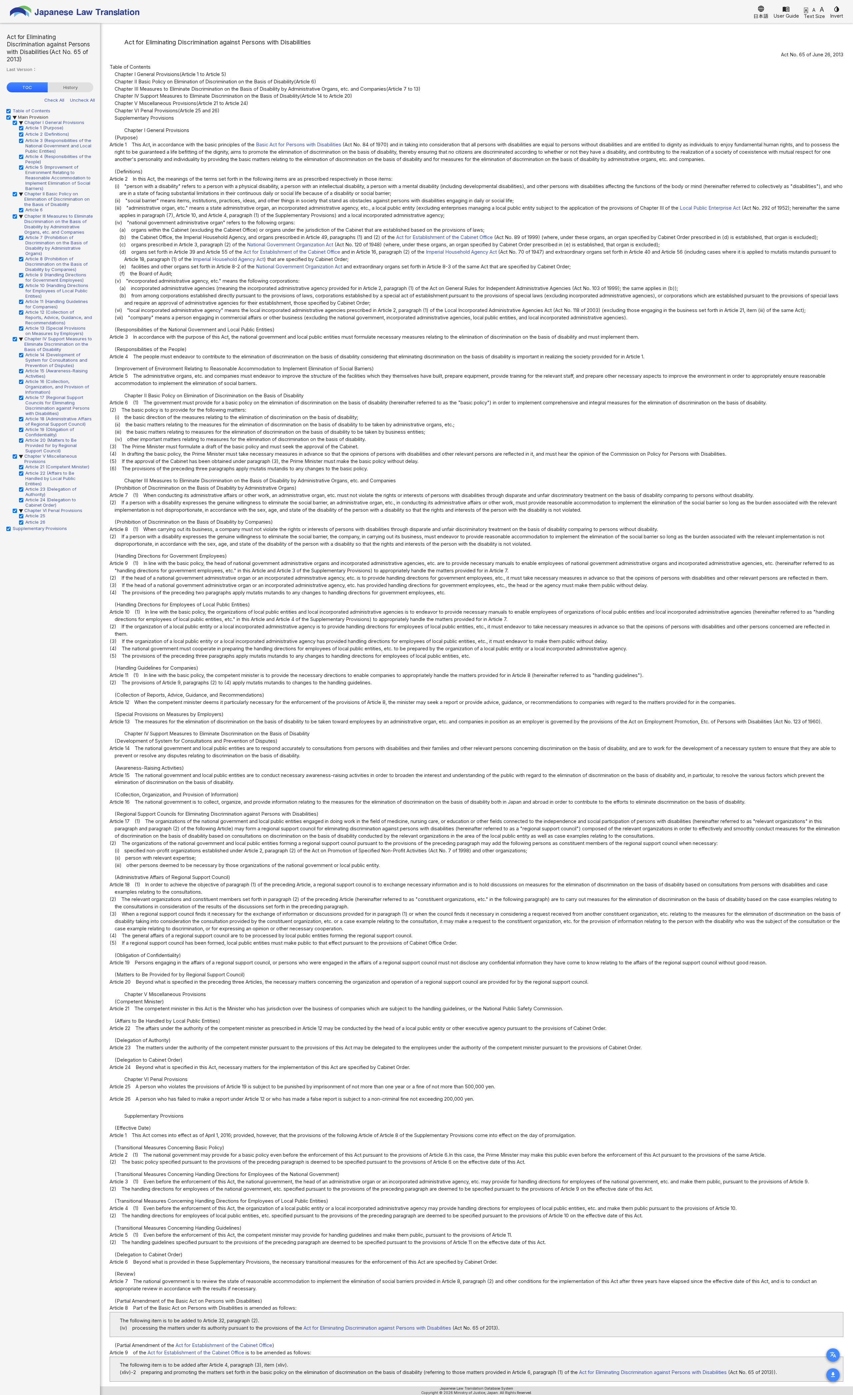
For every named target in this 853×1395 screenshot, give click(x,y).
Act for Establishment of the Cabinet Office (444, 237)
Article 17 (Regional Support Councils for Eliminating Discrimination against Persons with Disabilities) (57, 405)
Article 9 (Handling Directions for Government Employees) (55, 277)
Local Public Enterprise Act (710, 208)
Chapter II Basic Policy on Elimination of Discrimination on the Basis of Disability (57, 199)
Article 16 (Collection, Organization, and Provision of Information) (57, 387)
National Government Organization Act (290, 245)
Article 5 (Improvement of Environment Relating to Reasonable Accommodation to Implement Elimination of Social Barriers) (58, 177)
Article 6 (34, 209)
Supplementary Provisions (40, 528)
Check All (54, 100)
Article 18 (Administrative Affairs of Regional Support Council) (58, 421)
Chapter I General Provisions (54, 122)
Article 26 (35, 522)
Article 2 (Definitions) (47, 134)
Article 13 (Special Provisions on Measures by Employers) (55, 330)
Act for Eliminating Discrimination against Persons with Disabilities (377, 1328)
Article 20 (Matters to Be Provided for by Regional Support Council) (51, 445)
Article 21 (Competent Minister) (57, 466)
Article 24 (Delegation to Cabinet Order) (50, 502)
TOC (27, 87)
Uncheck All (82, 100)
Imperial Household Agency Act (461, 252)
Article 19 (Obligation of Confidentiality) (49, 432)
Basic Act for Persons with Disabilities (298, 145)
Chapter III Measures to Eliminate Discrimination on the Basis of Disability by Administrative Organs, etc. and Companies (58, 224)
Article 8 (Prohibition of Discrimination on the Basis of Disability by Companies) (56, 264)
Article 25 (35, 515)
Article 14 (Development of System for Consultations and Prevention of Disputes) (56, 360)
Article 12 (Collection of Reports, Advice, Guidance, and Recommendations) (58, 317)
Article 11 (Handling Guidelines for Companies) (56, 304)
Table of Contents (31, 110)
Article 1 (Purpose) (44, 127)
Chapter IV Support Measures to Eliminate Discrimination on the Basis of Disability (58, 344)
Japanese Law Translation (75, 11)
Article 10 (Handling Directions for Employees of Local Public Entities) (56, 291)
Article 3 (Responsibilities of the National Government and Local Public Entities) (58, 146)
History (70, 87)
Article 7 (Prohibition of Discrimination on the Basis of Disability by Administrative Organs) (56, 245)
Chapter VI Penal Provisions (53, 510)
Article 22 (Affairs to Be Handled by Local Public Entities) (50, 478)
